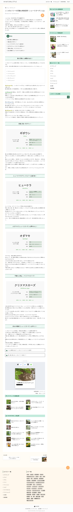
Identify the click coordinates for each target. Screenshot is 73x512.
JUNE (44, 476)
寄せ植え (39, 492)
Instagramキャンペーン (30, 476)
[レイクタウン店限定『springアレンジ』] (53, 55)
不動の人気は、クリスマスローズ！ (15, 48)
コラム (51, 71)
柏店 (34, 496)
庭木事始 (28, 496)
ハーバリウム (40, 488)
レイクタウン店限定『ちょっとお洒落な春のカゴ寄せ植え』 (63, 45)
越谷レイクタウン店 (30, 500)
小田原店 (38, 494)
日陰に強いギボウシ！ (12, 41)
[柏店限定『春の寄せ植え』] (53, 39)
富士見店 (33, 494)
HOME (37, 506)
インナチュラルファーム (30, 482)
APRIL (28, 474)
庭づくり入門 (42, 393)
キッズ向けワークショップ (40, 482)
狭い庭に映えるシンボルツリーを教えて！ (17, 355)
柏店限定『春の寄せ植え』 (62, 36)
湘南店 (32, 498)
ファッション (53, 76)
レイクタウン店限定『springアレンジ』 (63, 53)
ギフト (34, 484)
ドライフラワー (41, 486)
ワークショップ (56, 1)
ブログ (68, 1)
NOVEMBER (41, 478)
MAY (31, 478)
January (37, 476)
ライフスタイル (53, 80)
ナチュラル (28, 488)
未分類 (51, 85)
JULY (41, 476)
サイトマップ (45, 508)
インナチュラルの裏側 (40, 480)
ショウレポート (39, 484)
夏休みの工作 (29, 492)
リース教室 (43, 490)
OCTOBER (28, 480)
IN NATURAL (63, 1)
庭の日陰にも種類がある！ (13, 39)
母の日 (42, 496)
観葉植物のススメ (37, 498)
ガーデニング (42, 391)
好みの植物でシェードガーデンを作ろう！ (16, 50)
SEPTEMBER (34, 480)
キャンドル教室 (29, 484)
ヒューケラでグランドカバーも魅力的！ (16, 44)
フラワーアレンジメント (36, 490)
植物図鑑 (52, 88)
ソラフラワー (29, 486)
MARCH (28, 478)
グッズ (51, 68)
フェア (51, 78)
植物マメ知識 (38, 496)
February (41, 474)
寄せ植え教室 (29, 494)
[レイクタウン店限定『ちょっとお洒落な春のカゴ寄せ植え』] (53, 47)
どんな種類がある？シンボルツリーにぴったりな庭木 (19, 350)
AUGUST (31, 474)
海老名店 (28, 498)
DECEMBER (37, 474)
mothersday (36, 478)
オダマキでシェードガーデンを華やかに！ (16, 46)
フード (51, 73)
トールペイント (34, 486)
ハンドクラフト (34, 488)
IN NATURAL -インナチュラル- (31, 508)
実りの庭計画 (34, 492)
